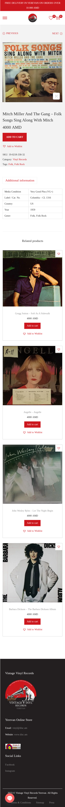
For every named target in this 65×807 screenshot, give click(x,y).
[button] (12, 146)
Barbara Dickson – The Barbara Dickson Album (32, 609)
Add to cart (14, 137)
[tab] (32, 180)
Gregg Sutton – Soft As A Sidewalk (32, 313)
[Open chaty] (9, 798)
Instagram (10, 771)
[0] (51, 18)
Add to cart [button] (32, 325)
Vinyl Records (20, 159)
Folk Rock (19, 164)
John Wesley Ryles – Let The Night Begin (32, 510)
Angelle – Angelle (32, 412)
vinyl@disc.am (19, 728)
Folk (10, 164)
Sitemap (40, 802)
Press (51, 802)
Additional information (19, 180)
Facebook (10, 764)
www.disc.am (20, 734)
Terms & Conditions (21, 802)
